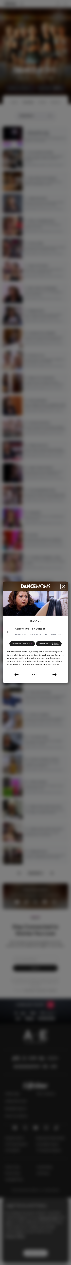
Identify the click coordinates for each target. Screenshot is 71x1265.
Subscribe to (44, 643)
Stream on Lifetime (21, 643)
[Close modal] (63, 586)
